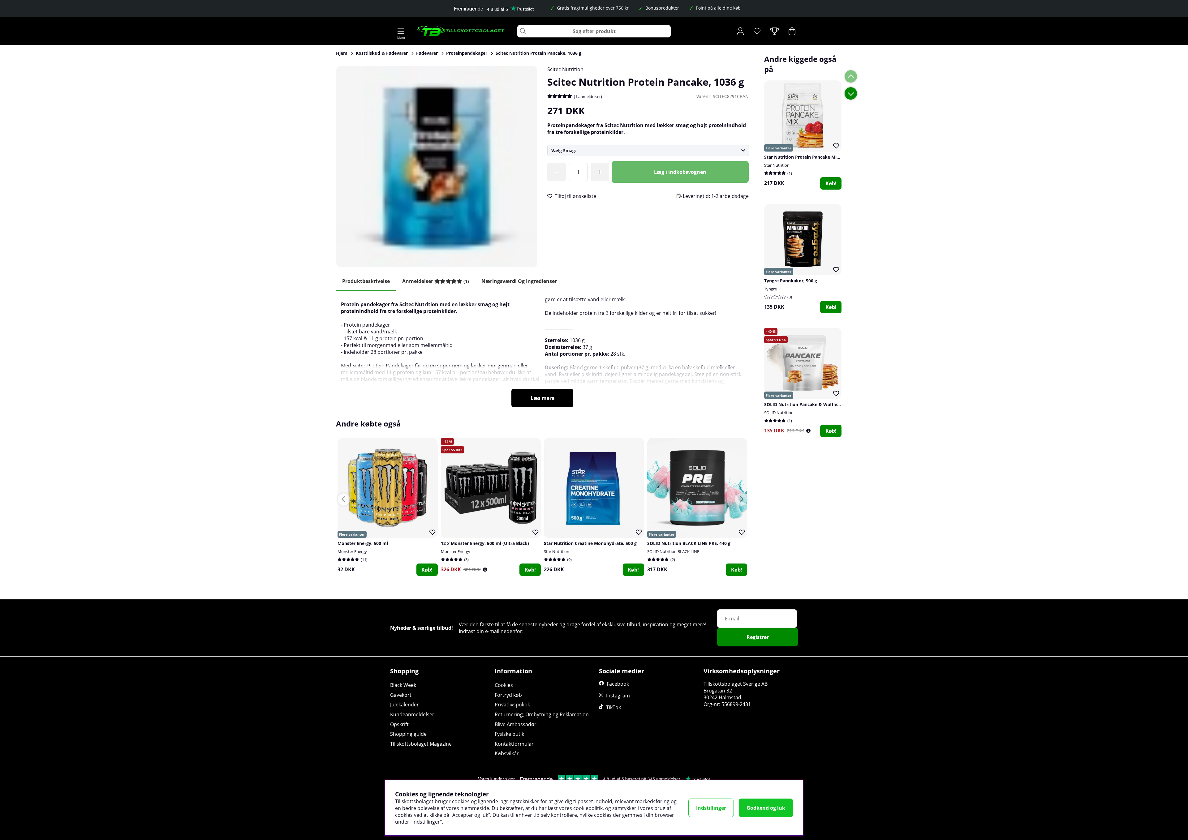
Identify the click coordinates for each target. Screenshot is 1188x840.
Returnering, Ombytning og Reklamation (542, 714)
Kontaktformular (514, 743)
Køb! (831, 183)
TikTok (613, 707)
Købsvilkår (507, 753)
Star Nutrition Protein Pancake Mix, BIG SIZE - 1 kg (818, 157)
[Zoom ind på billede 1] (436, 166)
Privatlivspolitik (512, 704)
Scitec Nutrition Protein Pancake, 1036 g (538, 53)
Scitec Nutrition (565, 69)
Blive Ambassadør (515, 724)
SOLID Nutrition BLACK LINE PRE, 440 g (688, 543)
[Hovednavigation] (401, 31)
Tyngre (770, 289)
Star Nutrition (777, 165)
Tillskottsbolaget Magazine (421, 743)
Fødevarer (427, 53)
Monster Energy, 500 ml (363, 543)
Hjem (341, 53)
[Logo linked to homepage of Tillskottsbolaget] (461, 31)
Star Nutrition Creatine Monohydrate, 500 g (590, 543)
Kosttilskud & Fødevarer (382, 53)
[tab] (435, 281)
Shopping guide (408, 734)
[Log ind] (740, 31)
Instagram (618, 695)
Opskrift (399, 724)
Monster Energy (352, 551)
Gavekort (400, 695)
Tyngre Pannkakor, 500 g (790, 281)
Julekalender (404, 704)
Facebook (618, 683)
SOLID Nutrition (779, 412)
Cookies (504, 685)
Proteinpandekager (466, 53)
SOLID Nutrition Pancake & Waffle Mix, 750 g (812, 404)
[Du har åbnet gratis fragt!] (556, 172)
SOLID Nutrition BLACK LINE (673, 551)
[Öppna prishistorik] (808, 431)
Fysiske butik (509, 734)
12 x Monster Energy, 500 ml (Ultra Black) (485, 543)
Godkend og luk (766, 807)
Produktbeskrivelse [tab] (366, 281)
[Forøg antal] (600, 172)
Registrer (758, 637)
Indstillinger (711, 807)
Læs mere (542, 398)
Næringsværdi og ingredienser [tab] (519, 281)
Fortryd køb (508, 695)
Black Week (403, 685)
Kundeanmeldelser (412, 714)
